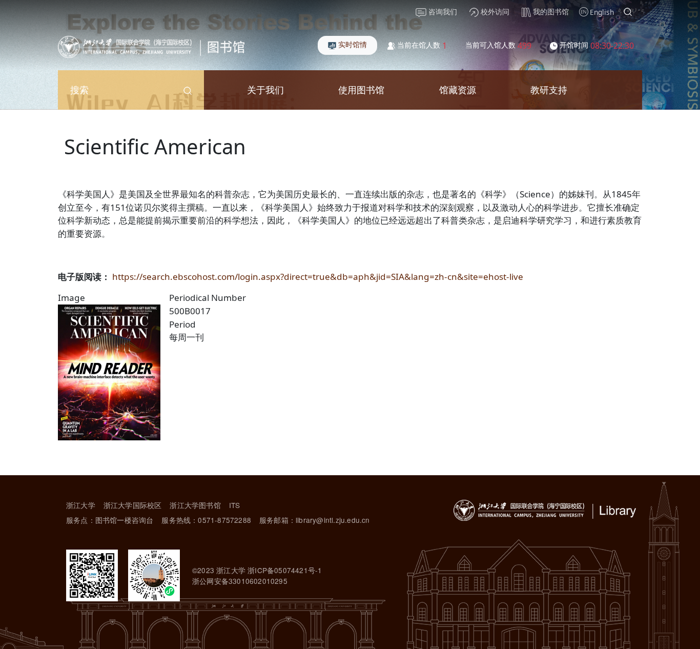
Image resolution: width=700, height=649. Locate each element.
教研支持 (548, 89)
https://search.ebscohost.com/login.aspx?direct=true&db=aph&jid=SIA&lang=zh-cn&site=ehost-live (317, 276)
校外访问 (494, 11)
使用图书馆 (361, 89)
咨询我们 (441, 11)
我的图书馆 (550, 11)
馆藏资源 (457, 89)
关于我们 (265, 89)
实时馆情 (351, 44)
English (602, 12)
